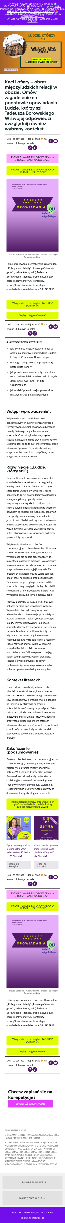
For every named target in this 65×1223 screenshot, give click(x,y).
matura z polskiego (19, 1154)
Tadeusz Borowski (18, 1161)
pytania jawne (15, 1157)
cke (9, 1142)
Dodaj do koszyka (14, 865)
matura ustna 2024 (45, 1151)
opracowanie (44, 1154)
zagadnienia (14, 1164)
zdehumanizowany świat (41, 1164)
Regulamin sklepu (32, 1217)
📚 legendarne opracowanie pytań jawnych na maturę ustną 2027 (32, 14)
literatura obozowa (20, 1145)
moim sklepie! (46, 289)
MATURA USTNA (31, 1137)
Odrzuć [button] (33, 21)
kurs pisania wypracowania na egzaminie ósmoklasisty (32, 7)
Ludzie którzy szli (31, 1148)
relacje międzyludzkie (42, 1157)
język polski (50, 1142)
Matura (17, 1137)
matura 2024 (22, 1151)
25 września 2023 (15, 1130)
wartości (40, 1161)
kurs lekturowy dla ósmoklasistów (30, 11)
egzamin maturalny (27, 1142)
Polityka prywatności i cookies (32, 1212)
